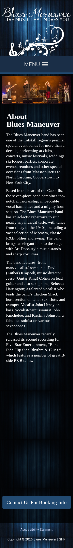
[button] (32, 64)
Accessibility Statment (36, 530)
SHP (62, 539)
